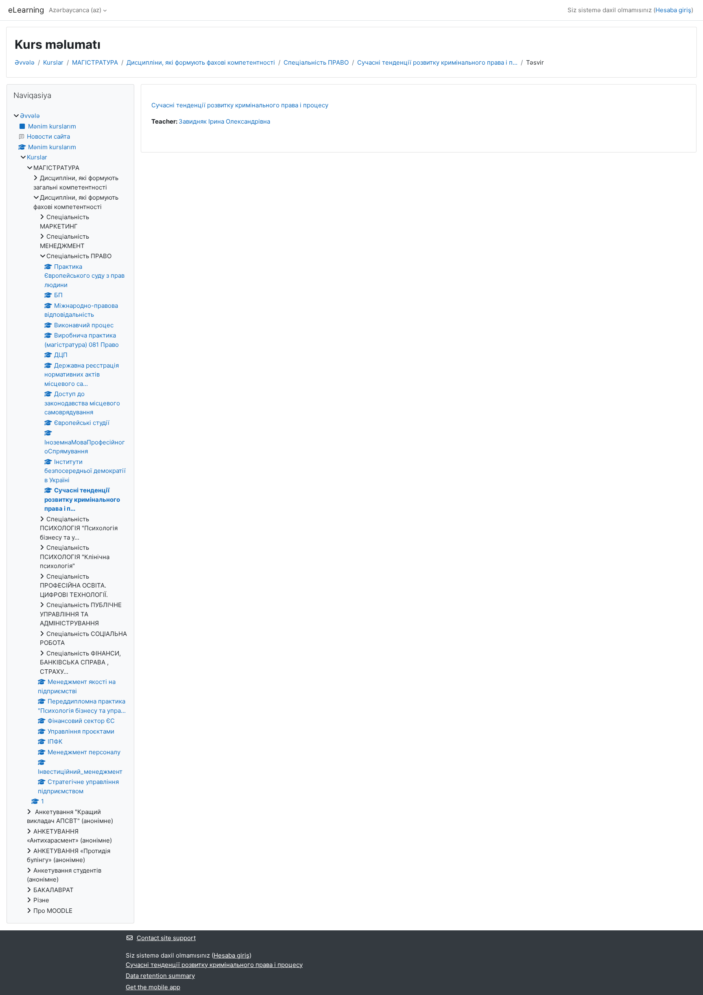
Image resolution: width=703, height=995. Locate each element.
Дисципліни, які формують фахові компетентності (201, 62)
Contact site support (166, 938)
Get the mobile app (153, 987)
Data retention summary (160, 976)
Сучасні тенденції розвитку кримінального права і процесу (239, 105)
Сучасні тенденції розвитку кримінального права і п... (437, 62)
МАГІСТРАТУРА (95, 62)
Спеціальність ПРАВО (316, 62)
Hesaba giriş (673, 10)
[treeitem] (70, 513)
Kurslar (53, 62)
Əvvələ (25, 62)
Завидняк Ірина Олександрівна (224, 121)
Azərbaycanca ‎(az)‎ (75, 10)
